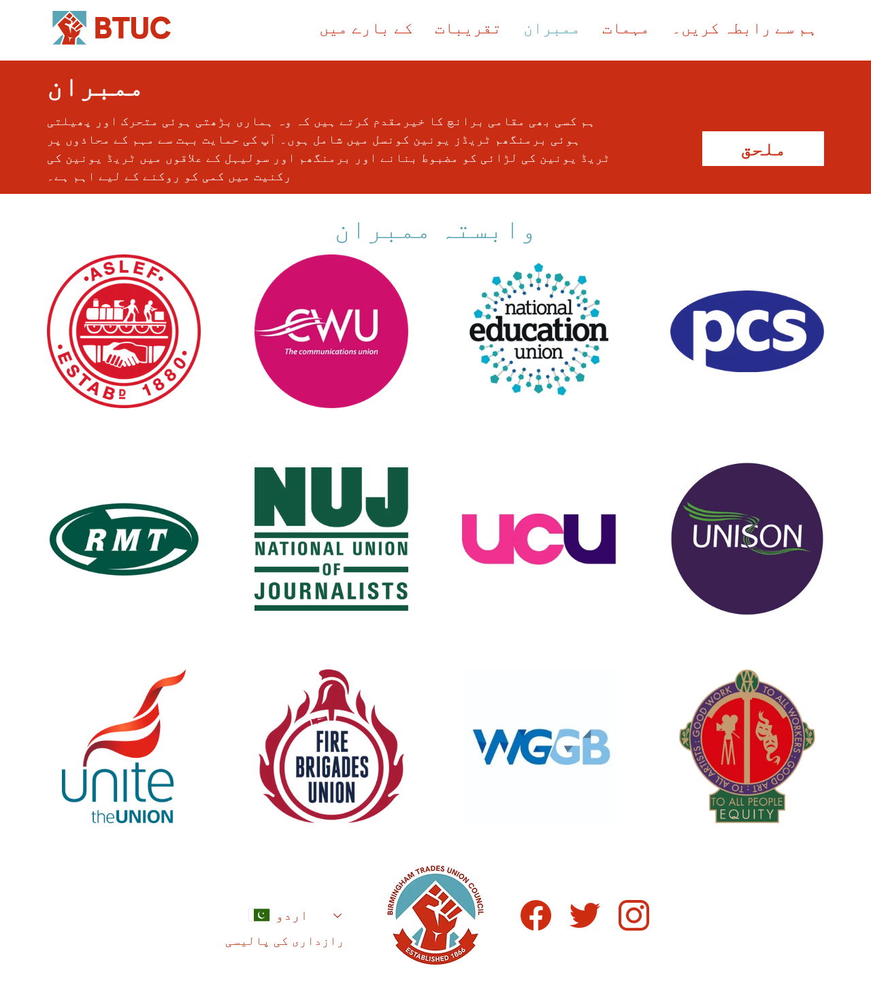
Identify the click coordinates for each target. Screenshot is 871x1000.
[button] (626, 28)
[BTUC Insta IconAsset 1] (634, 915)
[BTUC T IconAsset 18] (585, 915)
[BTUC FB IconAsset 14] (536, 915)
